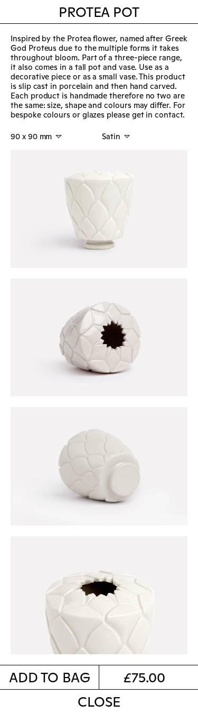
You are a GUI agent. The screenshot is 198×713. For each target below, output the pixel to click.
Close (99, 702)
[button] (49, 677)
